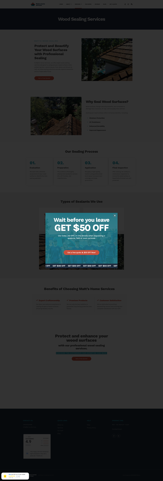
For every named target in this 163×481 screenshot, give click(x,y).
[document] (81, 240)
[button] (115, 216)
